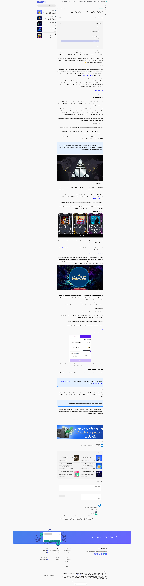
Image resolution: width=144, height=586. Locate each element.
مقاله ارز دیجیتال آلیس (99, 90)
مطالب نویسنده (97, 447)
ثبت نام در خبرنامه (52, 540)
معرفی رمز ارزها (95, 6)
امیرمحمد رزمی (98, 444)
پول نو (102, 6)
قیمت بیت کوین (68, 561)
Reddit (96, 383)
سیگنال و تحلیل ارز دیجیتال (65, 1)
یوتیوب (70, 381)
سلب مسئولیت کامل (100, 420)
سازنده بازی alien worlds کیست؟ (94, 31)
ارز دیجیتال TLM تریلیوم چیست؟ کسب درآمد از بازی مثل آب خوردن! (82, 6)
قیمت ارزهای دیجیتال (88, 1)
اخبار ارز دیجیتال (80, 1)
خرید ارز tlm (101, 329)
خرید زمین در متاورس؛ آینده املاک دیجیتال (95, 253)
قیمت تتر (69, 557)
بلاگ (99, 6)
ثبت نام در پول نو (56, 552)
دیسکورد (67, 381)
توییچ (93, 383)
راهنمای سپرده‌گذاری (43, 559)
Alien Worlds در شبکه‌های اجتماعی (94, 44)
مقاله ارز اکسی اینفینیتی (99, 94)
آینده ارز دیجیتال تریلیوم (95, 38)
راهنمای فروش (44, 552)
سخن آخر (98, 46)
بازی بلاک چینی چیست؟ (96, 27)
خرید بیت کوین (68, 559)
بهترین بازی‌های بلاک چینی (88, 75)
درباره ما (57, 559)
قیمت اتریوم (68, 566)
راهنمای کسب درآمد (43, 557)
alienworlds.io (62, 248)
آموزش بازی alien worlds (95, 36)
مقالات (74, 1)
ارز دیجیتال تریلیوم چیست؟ (95, 34)
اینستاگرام (100, 383)
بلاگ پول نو (57, 557)
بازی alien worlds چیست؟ (95, 29)
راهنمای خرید (45, 550)
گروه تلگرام (63, 381)
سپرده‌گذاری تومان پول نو (54, 550)
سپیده (89, 513)
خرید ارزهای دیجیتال (98, 1)
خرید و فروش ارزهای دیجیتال (79, 574)
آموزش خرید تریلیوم (96, 41)
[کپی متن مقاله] (67, 441)
